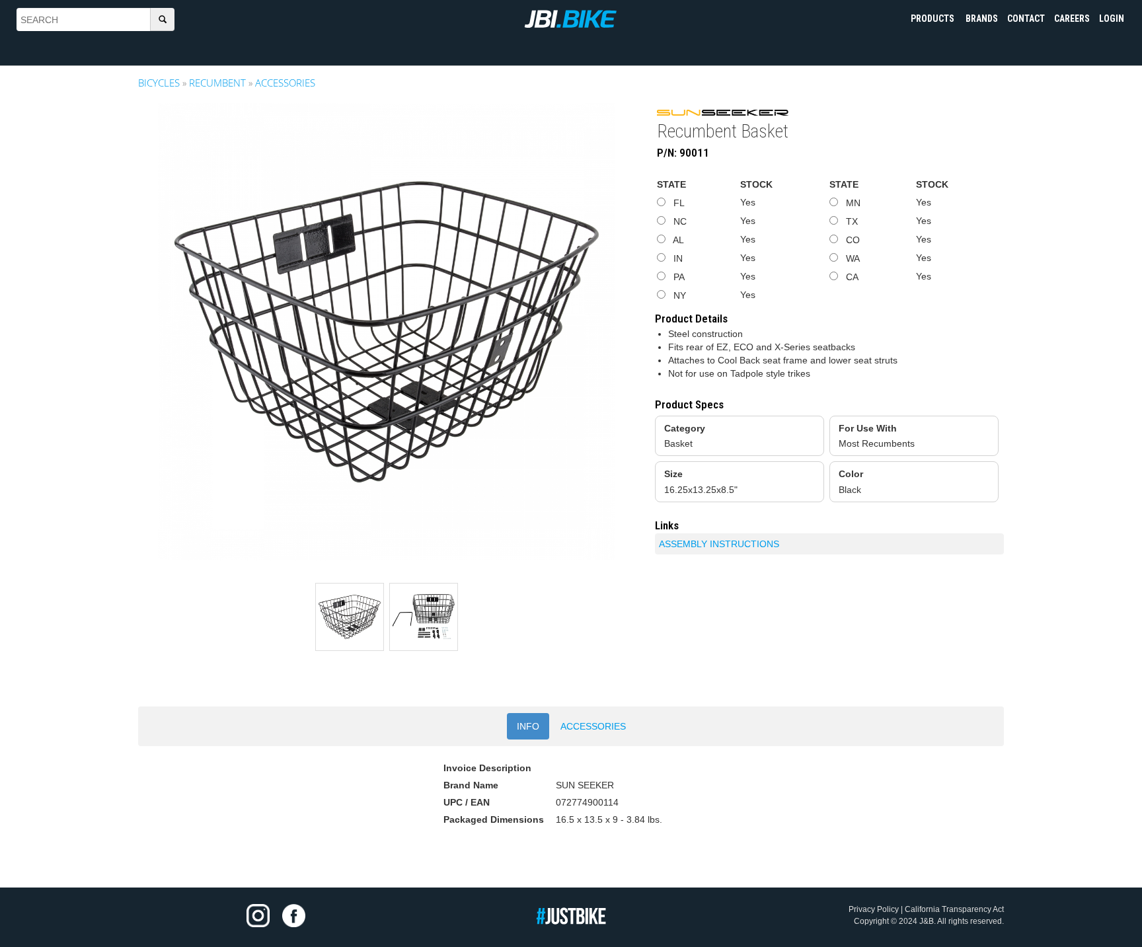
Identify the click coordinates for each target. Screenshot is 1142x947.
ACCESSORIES (285, 82)
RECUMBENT (217, 82)
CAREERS (1072, 18)
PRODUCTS (933, 18)
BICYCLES (159, 82)
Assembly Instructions (719, 544)
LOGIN (1111, 18)
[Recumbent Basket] (386, 331)
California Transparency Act (954, 909)
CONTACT (1026, 18)
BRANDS (982, 18)
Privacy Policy (874, 909)
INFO (528, 726)
